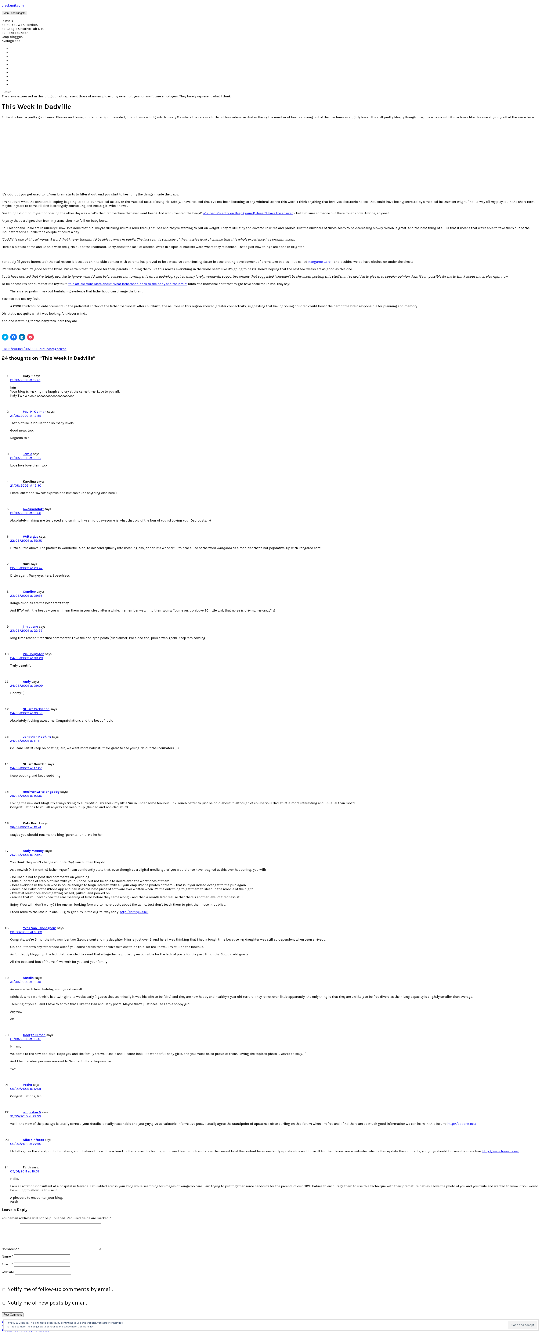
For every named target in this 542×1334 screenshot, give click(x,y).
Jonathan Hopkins (37, 737)
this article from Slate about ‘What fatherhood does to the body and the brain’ (127, 284)
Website (8, 1272)
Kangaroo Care (319, 262)
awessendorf (33, 509)
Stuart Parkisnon (36, 709)
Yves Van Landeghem (39, 928)
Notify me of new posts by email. (47, 1303)
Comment (10, 1249)
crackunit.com (13, 5)
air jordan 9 (32, 1112)
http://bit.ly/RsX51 (134, 912)
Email (7, 1264)
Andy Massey (33, 851)
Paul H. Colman (34, 412)
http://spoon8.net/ (461, 1124)
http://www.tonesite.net (500, 1151)
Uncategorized (55, 349)
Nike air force (33, 1140)
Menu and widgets (14, 13)
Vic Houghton (33, 654)
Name (7, 1256)
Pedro (27, 1085)
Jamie (27, 454)
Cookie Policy (86, 1326)
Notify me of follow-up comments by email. (60, 1289)
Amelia (28, 978)
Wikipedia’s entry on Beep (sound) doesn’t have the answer (248, 213)
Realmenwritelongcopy (41, 792)
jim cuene (30, 626)
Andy (27, 681)
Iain (41, 349)
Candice (29, 592)
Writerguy (30, 536)
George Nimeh (34, 1035)
